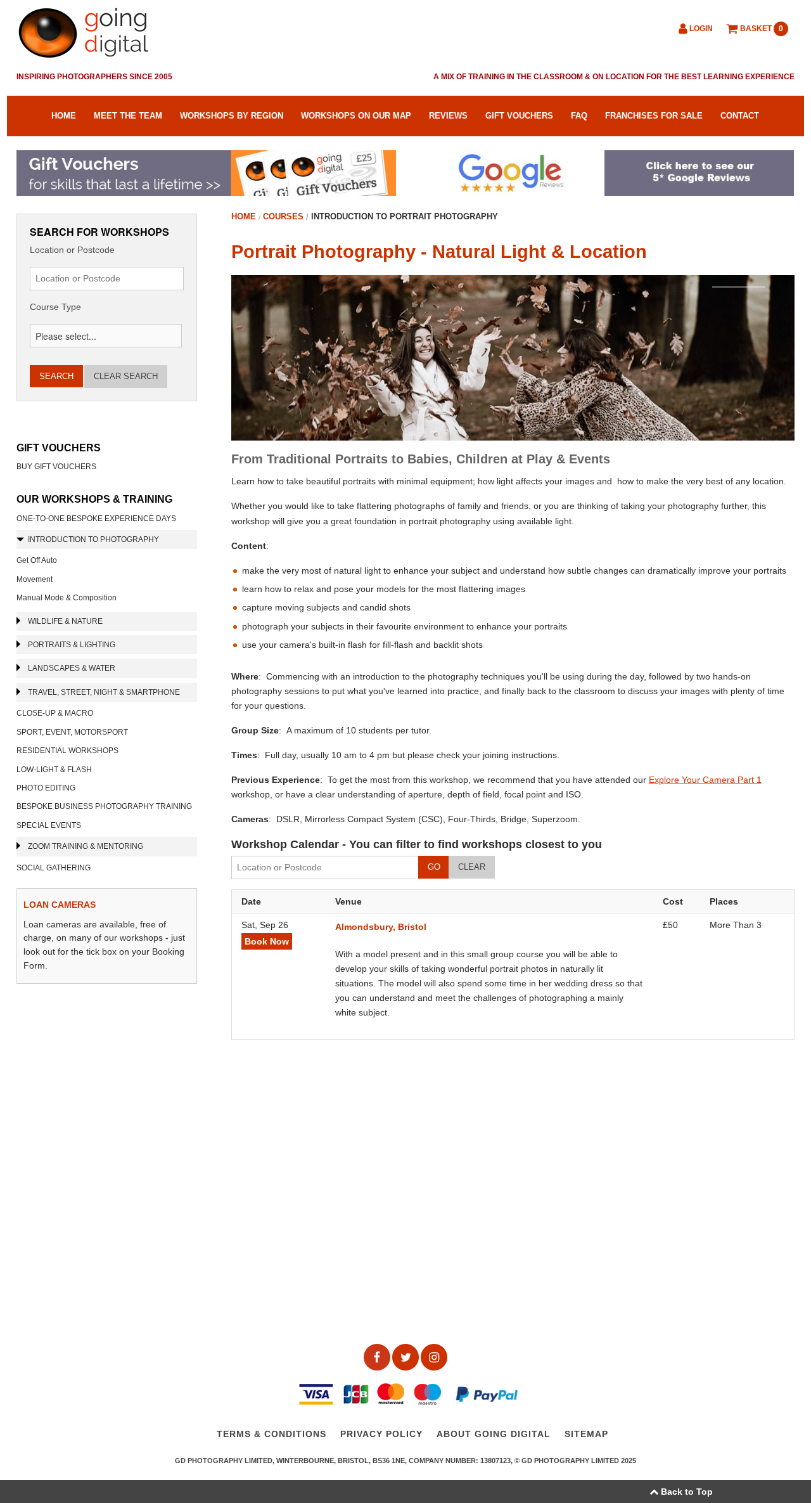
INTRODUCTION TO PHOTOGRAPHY (93, 539)
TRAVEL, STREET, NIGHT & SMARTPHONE (104, 692)
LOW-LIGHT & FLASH (54, 769)
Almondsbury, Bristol (380, 927)
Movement (34, 579)
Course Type (55, 307)
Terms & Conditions (271, 1434)
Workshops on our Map (356, 115)
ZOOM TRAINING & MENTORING (85, 846)
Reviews (448, 115)
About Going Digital (494, 1434)
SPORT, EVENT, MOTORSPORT (72, 732)
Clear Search (126, 376)
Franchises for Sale (654, 115)
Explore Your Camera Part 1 (705, 780)
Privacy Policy (381, 1434)
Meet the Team (128, 115)
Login (700, 28)
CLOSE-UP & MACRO (54, 713)
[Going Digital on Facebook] (378, 1356)
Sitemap (586, 1434)
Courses (283, 216)
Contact (739, 115)
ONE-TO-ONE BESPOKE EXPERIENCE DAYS (96, 518)
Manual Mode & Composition (66, 597)
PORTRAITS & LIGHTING (71, 644)
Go (434, 867)
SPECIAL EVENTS (48, 825)
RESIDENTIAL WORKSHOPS (67, 750)
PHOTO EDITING (45, 788)
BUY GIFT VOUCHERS (56, 466)
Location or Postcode (72, 250)
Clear (471, 867)
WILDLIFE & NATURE (65, 621)
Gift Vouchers (519, 115)
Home (63, 115)
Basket (760, 28)
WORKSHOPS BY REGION (231, 115)
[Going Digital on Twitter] (406, 1356)
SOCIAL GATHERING (53, 867)
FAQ (579, 115)
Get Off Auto (36, 560)
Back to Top (685, 1492)
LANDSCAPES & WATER (71, 668)
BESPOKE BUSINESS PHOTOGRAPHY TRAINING (104, 806)
